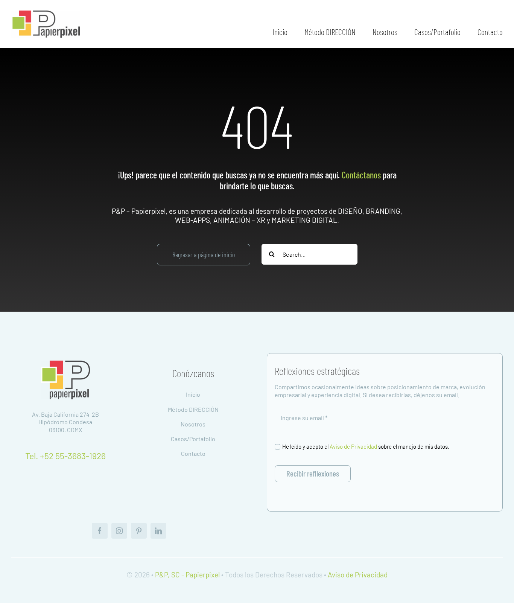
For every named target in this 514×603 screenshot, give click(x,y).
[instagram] (119, 531)
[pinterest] (139, 531)
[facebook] (100, 531)
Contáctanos (361, 174)
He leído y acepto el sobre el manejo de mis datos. (365, 446)
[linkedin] (158, 531)
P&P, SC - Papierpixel (187, 574)
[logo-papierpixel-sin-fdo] (65, 364)
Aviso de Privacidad (353, 446)
